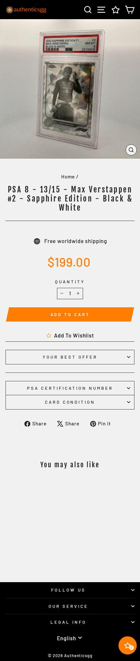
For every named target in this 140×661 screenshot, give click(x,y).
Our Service (68, 606)
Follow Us (68, 590)
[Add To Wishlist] (47, 486)
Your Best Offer (70, 357)
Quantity (70, 281)
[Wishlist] (115, 9)
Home (68, 176)
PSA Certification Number (70, 388)
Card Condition (70, 402)
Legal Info (68, 622)
